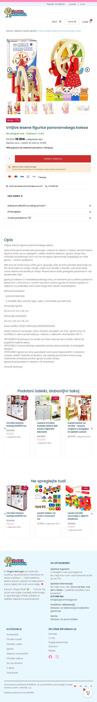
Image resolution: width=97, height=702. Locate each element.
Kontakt (72, 4)
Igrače (18, 31)
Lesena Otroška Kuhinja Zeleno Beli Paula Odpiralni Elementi (47, 427)
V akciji (10, 667)
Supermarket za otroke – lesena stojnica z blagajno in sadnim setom (78, 427)
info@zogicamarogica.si (63, 599)
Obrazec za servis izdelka (64, 619)
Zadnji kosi (12, 672)
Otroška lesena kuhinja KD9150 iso (16, 424)
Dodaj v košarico (53, 158)
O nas (82, 4)
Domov (9, 31)
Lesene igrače (29, 31)
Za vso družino (14, 663)
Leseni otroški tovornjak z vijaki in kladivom (78, 516)
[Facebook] (50, 657)
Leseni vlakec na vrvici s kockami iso (46, 516)
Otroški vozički (14, 639)
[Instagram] (57, 657)
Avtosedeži (12, 634)
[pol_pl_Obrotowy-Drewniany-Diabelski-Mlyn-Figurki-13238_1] (48, 69)
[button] (71, 22)
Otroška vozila (14, 644)
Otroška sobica (15, 658)
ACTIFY (30, 692)
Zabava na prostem (17, 653)
